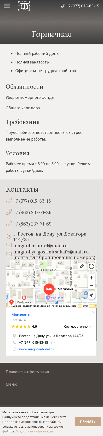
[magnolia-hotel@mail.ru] (9, 245)
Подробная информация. (35, 431)
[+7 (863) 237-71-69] (9, 224)
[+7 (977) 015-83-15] (9, 201)
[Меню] (7, 6)
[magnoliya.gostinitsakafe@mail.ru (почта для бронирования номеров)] (9, 254)
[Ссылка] (24, 6)
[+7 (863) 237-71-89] (9, 212)
